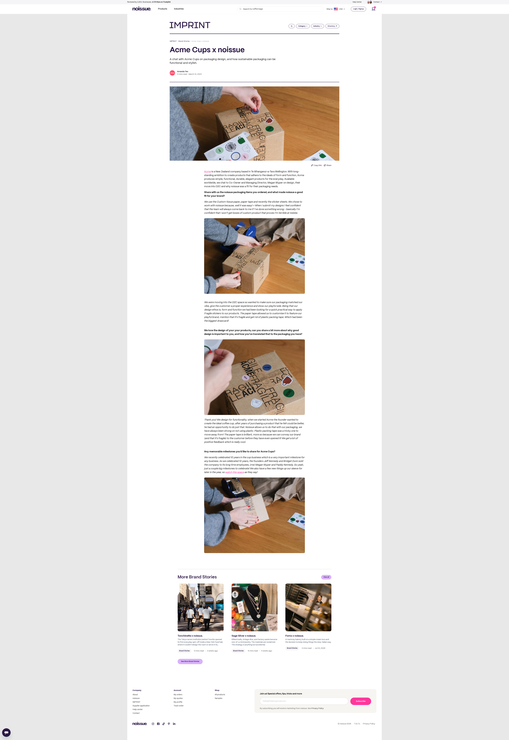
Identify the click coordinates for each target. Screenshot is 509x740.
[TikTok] (163, 724)
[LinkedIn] (174, 724)
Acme (207, 172)
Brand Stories (184, 41)
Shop (217, 690)
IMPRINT (173, 41)
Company (137, 690)
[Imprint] (190, 25)
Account (177, 690)
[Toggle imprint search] (292, 26)
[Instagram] (153, 724)
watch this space (234, 472)
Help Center (357, 2)
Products (162, 9)
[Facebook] (158, 724)
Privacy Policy (317, 708)
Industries (179, 9)
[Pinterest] (169, 724)
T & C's (357, 724)
